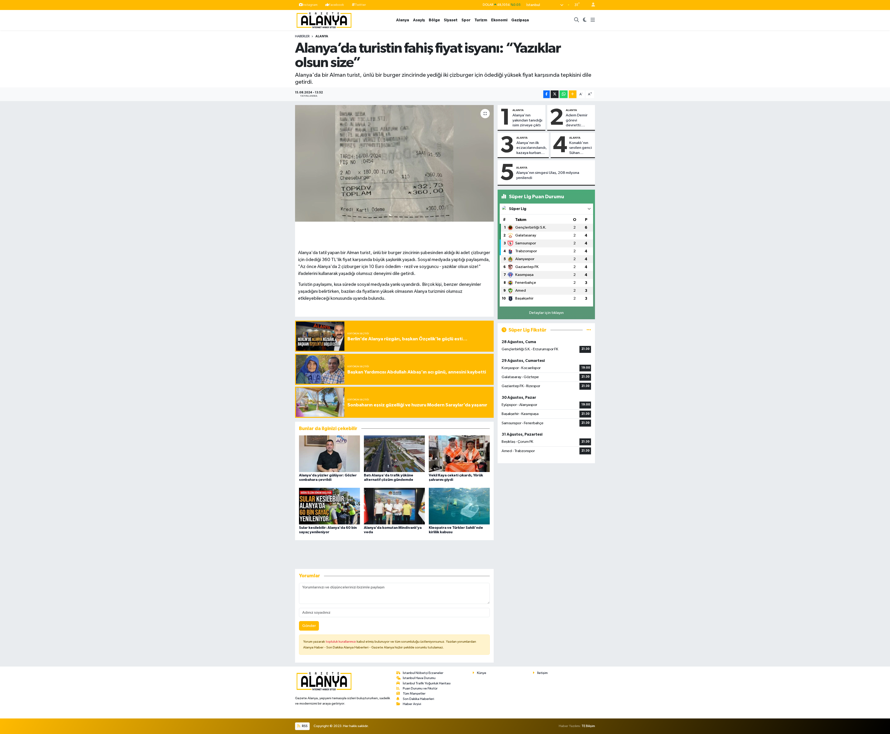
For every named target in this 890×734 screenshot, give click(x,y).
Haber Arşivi (412, 704)
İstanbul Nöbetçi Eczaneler (423, 673)
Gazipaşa (520, 20)
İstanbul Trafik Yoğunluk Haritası (427, 683)
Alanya (402, 20)
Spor (465, 20)
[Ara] (576, 20)
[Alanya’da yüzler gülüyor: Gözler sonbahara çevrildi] (329, 454)
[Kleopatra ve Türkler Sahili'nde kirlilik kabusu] (459, 506)
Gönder (309, 626)
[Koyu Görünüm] (585, 20)
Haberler (302, 36)
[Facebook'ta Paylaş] (546, 94)
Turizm (480, 20)
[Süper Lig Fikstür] (589, 330)
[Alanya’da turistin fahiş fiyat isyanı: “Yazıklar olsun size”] (394, 163)
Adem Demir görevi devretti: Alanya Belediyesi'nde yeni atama (579, 120)
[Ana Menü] (593, 20)
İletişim (542, 673)
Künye (481, 673)
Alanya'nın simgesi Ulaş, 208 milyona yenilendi (547, 175)
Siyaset (451, 20)
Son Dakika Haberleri (418, 699)
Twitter (360, 4)
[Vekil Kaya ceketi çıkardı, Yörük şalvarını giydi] (459, 454)
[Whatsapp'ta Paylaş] (563, 94)
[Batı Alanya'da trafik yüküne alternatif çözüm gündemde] (394, 454)
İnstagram (310, 4)
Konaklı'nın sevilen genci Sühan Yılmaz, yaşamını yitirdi (580, 148)
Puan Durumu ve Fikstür (420, 688)
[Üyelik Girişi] (591, 5)
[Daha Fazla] (572, 94)
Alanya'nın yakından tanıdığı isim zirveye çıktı (527, 120)
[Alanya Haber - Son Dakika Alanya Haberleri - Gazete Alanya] (324, 20)
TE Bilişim (588, 726)
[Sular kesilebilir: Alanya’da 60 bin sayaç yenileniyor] (329, 506)
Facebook (336, 4)
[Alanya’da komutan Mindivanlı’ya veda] (394, 506)
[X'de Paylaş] (555, 94)
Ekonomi (499, 20)
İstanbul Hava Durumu (419, 678)
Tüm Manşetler (414, 693)
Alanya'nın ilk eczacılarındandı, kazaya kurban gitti (531, 148)
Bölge (434, 20)
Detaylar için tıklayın (546, 313)
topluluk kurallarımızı (341, 641)
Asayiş (419, 20)
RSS (304, 726)
